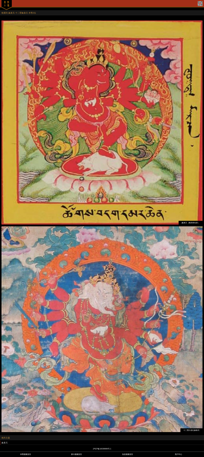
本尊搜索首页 (25, 454)
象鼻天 (4, 442)
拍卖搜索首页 (127, 454)
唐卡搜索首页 (76, 454)
